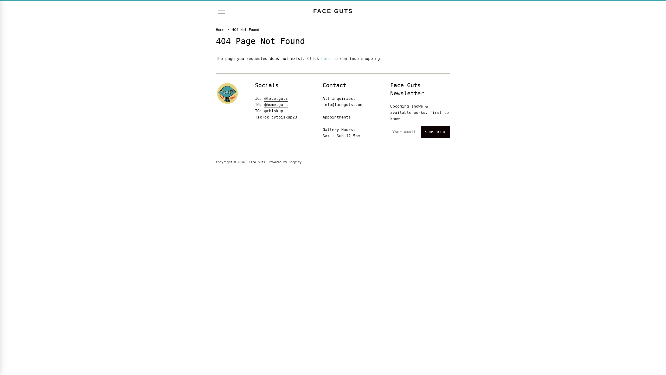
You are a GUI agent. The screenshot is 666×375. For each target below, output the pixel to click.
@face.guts (276, 98)
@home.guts (276, 104)
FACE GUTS (333, 11)
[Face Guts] (227, 93)
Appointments (337, 117)
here (326, 58)
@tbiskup (273, 111)
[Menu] (221, 12)
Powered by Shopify (285, 162)
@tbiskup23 (285, 117)
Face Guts (257, 162)
